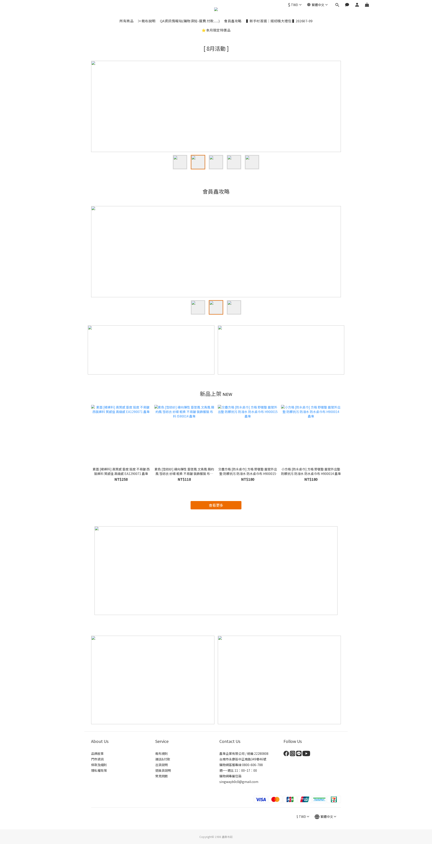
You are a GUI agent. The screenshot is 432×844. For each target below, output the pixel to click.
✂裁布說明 (146, 20)
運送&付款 (162, 759)
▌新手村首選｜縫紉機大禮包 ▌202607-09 (279, 20)
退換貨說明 (163, 770)
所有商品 (126, 20)
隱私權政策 (99, 770)
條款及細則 (99, 764)
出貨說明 (161, 764)
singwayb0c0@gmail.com (238, 781)
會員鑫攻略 (233, 20)
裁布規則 (161, 753)
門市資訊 (97, 759)
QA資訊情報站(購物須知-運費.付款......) (190, 20)
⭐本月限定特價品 (216, 30)
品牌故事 (97, 753)
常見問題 (161, 776)
